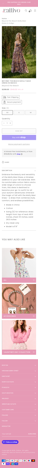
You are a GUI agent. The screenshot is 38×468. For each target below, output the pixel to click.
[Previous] (3, 3)
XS (7, 112)
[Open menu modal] (35, 10)
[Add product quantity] (10, 123)
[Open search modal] (26, 10)
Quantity (6, 118)
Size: (5, 108)
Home (4, 18)
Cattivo (18, 450)
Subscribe (32, 434)
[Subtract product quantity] (4, 123)
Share (7, 162)
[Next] (35, 3)
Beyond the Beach (10, 85)
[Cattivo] (11, 10)
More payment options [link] (19, 144)
